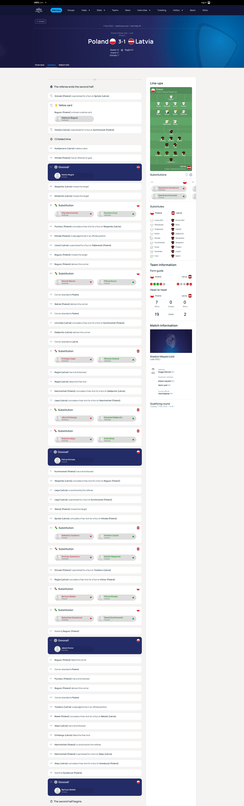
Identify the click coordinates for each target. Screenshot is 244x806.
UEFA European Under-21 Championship (39, 10)
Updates (51, 65)
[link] (56, 10)
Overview (39, 65)
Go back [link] (41, 21)
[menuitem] (56, 10)
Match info (64, 65)
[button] (86, 10)
